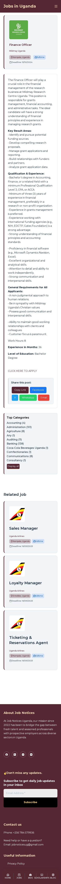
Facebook (38, 390)
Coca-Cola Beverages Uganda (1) (27, 447)
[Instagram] (23, 754)
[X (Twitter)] (15, 754)
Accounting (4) (16, 422)
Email (44, 397)
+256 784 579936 (23, 832)
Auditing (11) (14, 439)
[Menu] (56, 6)
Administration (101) (19, 427)
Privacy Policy (16, 863)
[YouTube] (31, 754)
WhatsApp (28, 397)
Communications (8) (20, 456)
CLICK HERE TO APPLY (22, 370)
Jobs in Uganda (20, 6)
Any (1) (11, 435)
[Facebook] (7, 754)
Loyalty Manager (25, 583)
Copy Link (20, 390)
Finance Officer (20, 45)
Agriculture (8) (16, 431)
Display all (13, 466)
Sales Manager (23, 528)
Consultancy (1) (16, 460)
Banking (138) (15, 443)
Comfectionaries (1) (19, 451)
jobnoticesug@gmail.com (27, 844)
